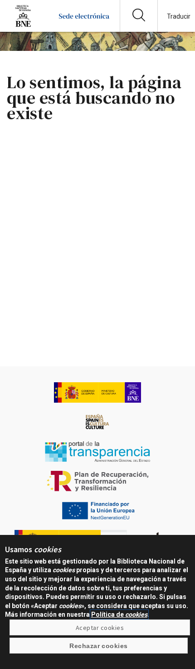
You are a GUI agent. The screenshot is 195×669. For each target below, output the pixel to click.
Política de (119, 614)
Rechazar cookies (98, 645)
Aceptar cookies (100, 628)
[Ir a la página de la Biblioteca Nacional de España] (23, 24)
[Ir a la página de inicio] (84, 24)
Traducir (178, 16)
